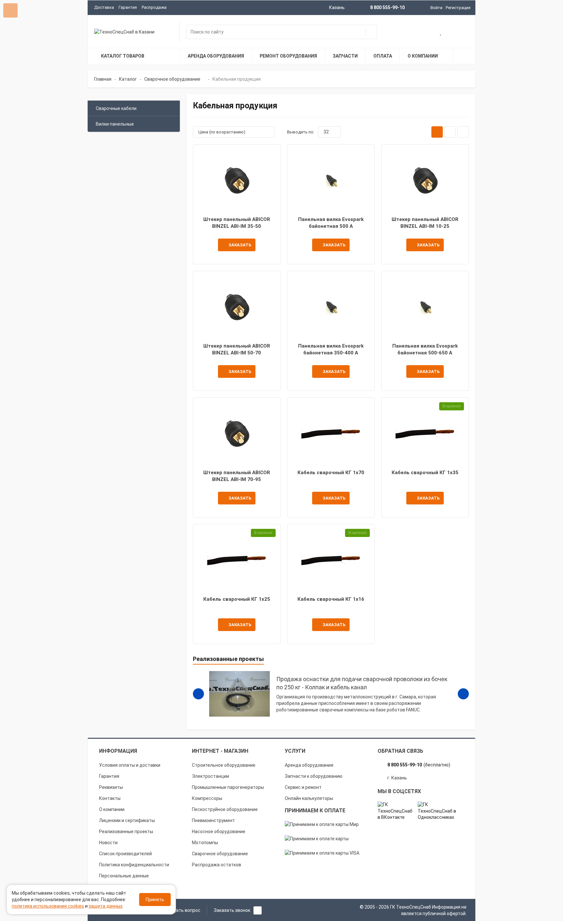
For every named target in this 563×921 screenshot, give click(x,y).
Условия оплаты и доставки (129, 765)
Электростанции (210, 776)
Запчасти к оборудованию (313, 776)
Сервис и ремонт (303, 787)
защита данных (106, 906)
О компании (111, 809)
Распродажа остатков (216, 864)
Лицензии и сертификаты (127, 820)
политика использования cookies (48, 906)
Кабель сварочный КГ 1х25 (236, 599)
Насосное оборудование (218, 831)
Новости (108, 842)
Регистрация (458, 7)
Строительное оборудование (223, 765)
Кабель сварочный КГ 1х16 (330, 599)
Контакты (110, 798)
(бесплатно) (418, 764)
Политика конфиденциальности (134, 864)
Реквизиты (111, 787)
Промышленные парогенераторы (228, 787)
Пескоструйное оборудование (225, 809)
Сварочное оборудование (220, 853)
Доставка (104, 7)
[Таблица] (463, 132)
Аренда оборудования (309, 765)
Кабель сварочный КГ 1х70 (330, 472)
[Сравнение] (462, 32)
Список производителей (125, 853)
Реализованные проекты (126, 831)
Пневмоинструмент (213, 820)
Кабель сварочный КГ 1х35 (425, 472)
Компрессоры (207, 798)
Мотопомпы (205, 842)
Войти (436, 7)
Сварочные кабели (116, 108)
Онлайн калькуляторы (309, 798)
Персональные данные (124, 875)
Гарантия (128, 7)
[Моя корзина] (420, 32)
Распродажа (154, 7)
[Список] (450, 132)
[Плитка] (437, 132)
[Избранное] (441, 32)
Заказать (239, 244)
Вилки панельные (115, 124)
